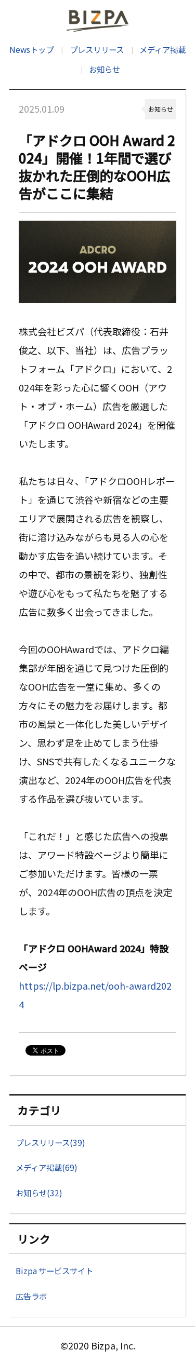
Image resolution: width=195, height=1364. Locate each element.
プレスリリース (96, 49)
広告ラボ (31, 1296)
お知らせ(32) (39, 1192)
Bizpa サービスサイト (54, 1270)
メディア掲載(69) (46, 1167)
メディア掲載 (162, 49)
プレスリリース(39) (50, 1142)
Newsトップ (31, 49)
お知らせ (104, 69)
